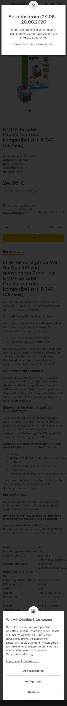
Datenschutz (31, 661)
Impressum (13, 661)
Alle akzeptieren (33, 670)
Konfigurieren (33, 681)
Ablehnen (33, 692)
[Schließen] (33, 5)
